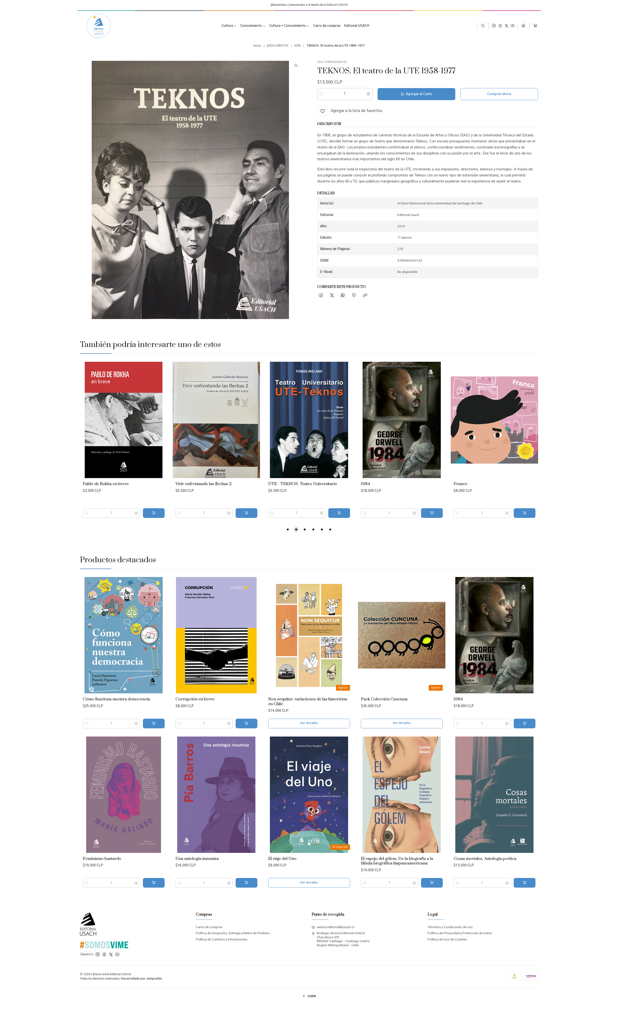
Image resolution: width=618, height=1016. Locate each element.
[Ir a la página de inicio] (95, 26)
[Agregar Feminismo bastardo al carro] (154, 883)
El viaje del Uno (282, 858)
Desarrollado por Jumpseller (141, 978)
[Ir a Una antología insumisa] (216, 795)
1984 (365, 484)
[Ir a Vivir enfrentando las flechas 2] (216, 420)
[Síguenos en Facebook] (500, 26)
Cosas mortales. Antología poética (485, 858)
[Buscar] (483, 25)
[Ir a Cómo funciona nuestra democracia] (123, 635)
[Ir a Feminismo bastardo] (123, 795)
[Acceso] (523, 25)
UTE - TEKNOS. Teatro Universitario (302, 484)
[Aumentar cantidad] (368, 94)
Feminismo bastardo (102, 858)
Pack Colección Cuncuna (384, 699)
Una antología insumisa (197, 858)
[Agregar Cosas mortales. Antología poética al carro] (524, 883)
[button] (288, 529)
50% (297, 45)
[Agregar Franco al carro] (524, 513)
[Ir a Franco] (494, 420)
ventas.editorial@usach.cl (335, 927)
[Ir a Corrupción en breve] (216, 635)
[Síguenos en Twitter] (507, 26)
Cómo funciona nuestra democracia (116, 699)
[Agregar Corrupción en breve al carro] (246, 723)
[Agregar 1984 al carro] (432, 513)
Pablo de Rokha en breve (106, 484)
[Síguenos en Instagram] (494, 26)
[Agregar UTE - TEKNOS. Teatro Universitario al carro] (339, 513)
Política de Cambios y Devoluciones (221, 939)
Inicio (257, 45)
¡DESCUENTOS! (277, 45)
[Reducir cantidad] (321, 94)
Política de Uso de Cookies (447, 939)
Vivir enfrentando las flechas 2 (204, 484)
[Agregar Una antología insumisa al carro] (246, 883)
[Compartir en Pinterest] (354, 295)
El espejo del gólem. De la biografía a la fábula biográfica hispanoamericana (397, 861)
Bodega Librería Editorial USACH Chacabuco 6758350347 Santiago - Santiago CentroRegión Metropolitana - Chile (343, 939)
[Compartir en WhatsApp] (342, 295)
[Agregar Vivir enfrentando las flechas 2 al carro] (246, 513)
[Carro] (535, 25)
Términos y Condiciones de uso (450, 927)
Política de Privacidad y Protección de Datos (460, 933)
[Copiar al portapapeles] (365, 295)
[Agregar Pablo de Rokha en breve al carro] (154, 513)
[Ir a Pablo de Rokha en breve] (123, 420)
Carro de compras (209, 927)
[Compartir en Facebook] (321, 295)
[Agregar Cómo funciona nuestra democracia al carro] (154, 723)
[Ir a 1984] (401, 420)
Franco (460, 484)
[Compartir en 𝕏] (332, 295)
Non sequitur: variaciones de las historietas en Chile (307, 702)
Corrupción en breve (195, 699)
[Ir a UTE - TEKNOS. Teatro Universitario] (309, 420)
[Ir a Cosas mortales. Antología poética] (494, 795)
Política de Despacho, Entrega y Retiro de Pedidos (233, 933)
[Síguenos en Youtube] (513, 26)
